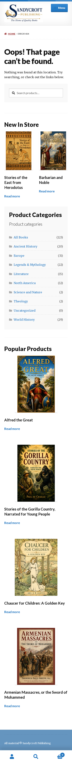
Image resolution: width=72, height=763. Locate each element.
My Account (12, 756)
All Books (21, 237)
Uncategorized (24, 310)
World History (24, 319)
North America (25, 283)
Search (36, 756)
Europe (19, 255)
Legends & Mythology (30, 265)
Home (11, 33)
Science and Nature (28, 292)
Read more (12, 196)
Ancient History (25, 246)
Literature (21, 274)
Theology (21, 301)
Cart (55, 753)
